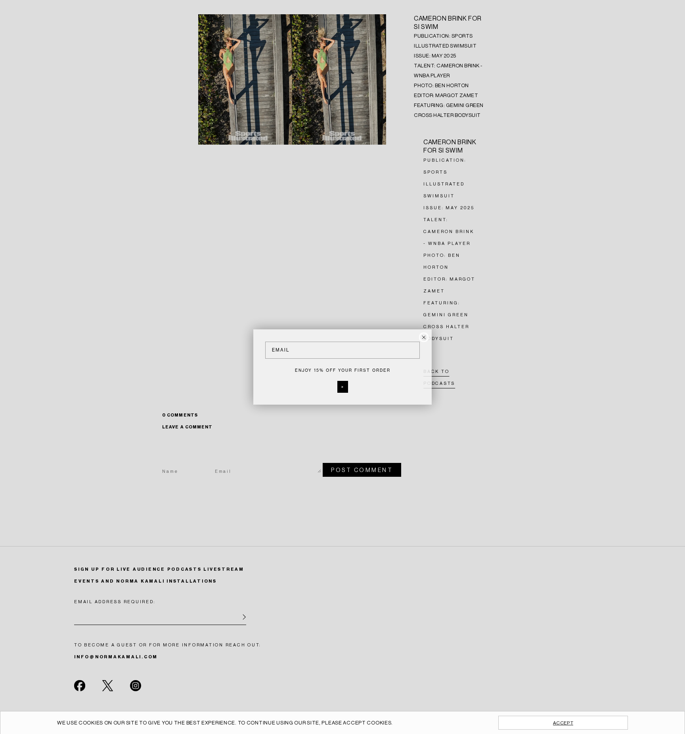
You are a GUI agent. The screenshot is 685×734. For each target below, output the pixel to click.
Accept (563, 723)
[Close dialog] (424, 337)
